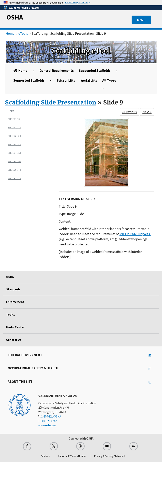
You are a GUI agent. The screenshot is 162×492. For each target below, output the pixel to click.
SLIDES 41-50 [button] (14, 152)
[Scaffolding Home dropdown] (33, 71)
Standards (13, 289)
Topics (10, 314)
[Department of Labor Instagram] (80, 446)
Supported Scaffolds (28, 80)
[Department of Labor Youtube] (107, 446)
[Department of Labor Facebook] (27, 446)
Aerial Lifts (89, 80)
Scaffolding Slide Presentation (50, 102)
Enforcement (15, 302)
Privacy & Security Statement (109, 456)
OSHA (14, 17)
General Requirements (57, 70)
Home (10, 33)
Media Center (15, 327)
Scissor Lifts (66, 80)
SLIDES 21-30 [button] (14, 135)
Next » (147, 112)
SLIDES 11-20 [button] (14, 127)
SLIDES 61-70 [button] (14, 169)
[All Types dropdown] (103, 88)
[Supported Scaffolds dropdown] (50, 81)
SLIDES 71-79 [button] (14, 178)
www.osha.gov (47, 425)
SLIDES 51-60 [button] (14, 161)
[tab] (22, 119)
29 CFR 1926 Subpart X (135, 234)
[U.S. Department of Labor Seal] (19, 405)
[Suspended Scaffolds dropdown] (116, 71)
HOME (11, 111)
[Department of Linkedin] (133, 446)
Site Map (45, 456)
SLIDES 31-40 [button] (14, 144)
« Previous (129, 112)
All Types (109, 80)
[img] (81, 52)
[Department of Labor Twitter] (54, 446)
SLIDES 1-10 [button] (14, 118)
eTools (23, 33)
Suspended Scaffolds (94, 70)
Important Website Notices (72, 456)
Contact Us (13, 340)
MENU (141, 20)
